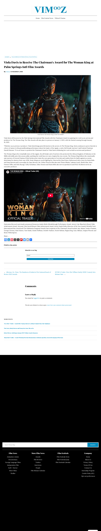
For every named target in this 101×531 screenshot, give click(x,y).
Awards (7, 57)
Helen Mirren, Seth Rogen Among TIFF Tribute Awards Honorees (21, 333)
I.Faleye (8, 71)
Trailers (38, 462)
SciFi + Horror (13, 468)
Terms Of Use (88, 465)
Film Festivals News (63, 457)
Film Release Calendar (38, 471)
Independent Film (13, 465)
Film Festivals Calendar (63, 462)
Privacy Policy (88, 462)
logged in (36, 298)
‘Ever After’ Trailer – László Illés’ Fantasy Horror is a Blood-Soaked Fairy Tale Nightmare (27, 323)
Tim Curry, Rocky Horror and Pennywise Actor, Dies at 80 (19, 328)
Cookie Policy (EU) (88, 473)
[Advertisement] (50, 39)
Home (38, 18)
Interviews (38, 465)
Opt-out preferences (88, 476)
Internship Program (88, 471)
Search (92, 445)
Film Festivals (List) (63, 460)
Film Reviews (38, 460)
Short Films (13, 471)
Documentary (12, 460)
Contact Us (88, 468)
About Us (88, 460)
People (38, 468)
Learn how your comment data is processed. (59, 305)
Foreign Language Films (13, 462)
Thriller (12, 473)
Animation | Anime (13, 457)
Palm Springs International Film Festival (24, 57)
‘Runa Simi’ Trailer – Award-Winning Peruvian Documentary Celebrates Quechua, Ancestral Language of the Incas (33, 337)
